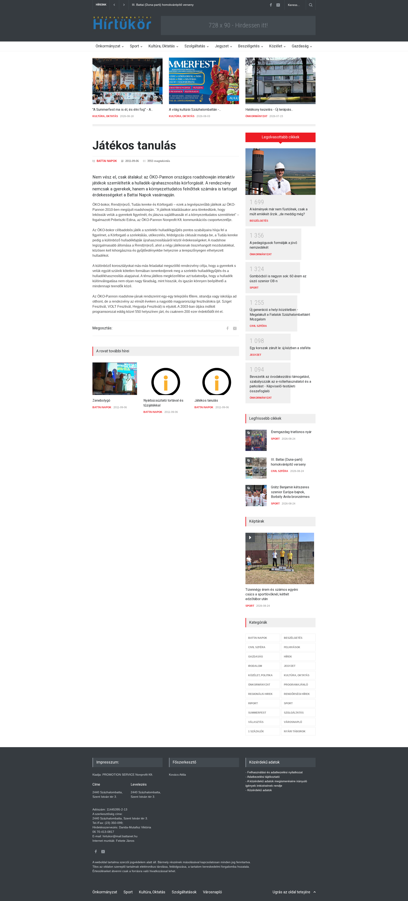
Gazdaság (300, 46)
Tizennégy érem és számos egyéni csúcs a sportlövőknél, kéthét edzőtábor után (271, 594)
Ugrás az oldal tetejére (291, 892)
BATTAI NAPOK (107, 161)
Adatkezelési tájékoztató (263, 776)
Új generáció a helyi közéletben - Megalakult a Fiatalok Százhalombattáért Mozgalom (280, 314)
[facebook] (271, 5)
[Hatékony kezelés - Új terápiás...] (280, 81)
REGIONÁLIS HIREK (260, 694)
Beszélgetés (249, 46)
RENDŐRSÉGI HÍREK (297, 694)
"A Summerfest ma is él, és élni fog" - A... (122, 110)
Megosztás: (102, 328)
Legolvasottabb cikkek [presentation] (280, 137)
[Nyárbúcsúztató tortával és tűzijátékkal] (165, 378)
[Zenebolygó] (114, 378)
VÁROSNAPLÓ (293, 722)
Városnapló (212, 892)
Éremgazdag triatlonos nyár (291, 432)
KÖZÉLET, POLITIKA (260, 675)
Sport (134, 46)
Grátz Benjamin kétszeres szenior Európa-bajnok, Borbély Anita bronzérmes (183, 4)
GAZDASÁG (255, 656)
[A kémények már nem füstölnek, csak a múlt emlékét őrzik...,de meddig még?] (280, 171)
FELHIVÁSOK (292, 647)
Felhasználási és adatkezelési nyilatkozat (275, 772)
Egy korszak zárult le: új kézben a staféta (280, 348)
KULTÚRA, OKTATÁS (105, 116)
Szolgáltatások (184, 892)
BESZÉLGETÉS (259, 220)
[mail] (278, 5)
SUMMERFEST (257, 712)
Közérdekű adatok (259, 790)
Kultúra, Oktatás (162, 46)
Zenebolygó (101, 400)
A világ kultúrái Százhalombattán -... (195, 110)
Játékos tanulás (206, 400)
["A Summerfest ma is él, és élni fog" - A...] (127, 81)
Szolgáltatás (194, 46)
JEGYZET (255, 354)
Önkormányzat (108, 46)
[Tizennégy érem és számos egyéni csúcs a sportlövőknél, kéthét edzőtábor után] (279, 558)
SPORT (254, 287)
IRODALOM (255, 665)
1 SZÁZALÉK (256, 731)
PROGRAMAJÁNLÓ (296, 684)
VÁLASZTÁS (256, 722)
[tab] (280, 139)
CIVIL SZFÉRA (258, 325)
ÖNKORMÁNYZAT (256, 116)
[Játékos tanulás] (216, 378)
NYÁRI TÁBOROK (295, 731)
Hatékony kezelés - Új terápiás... (269, 110)
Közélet (275, 46)
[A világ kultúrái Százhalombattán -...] (204, 81)
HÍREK (288, 656)
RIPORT (253, 703)
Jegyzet (222, 46)
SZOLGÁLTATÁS (294, 712)
